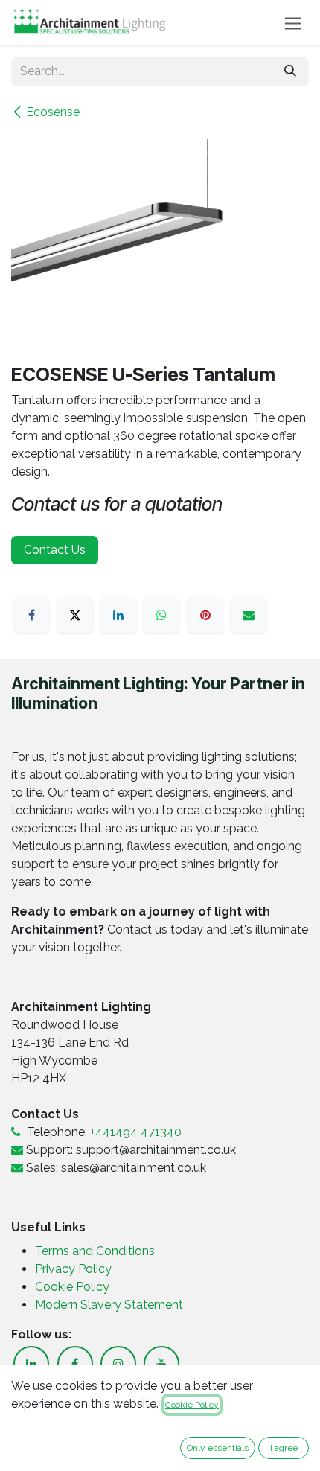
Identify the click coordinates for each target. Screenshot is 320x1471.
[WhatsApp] (161, 615)
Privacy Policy (75, 1269)
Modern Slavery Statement (109, 1305)
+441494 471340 (136, 1132)
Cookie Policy (72, 1287)
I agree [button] (284, 1448)
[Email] (248, 615)
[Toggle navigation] (293, 22)
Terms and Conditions (95, 1251)
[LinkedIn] (118, 615)
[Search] (290, 71)
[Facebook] (31, 615)
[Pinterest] (205, 615)
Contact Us (55, 550)
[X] (75, 615)
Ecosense (53, 112)
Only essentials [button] (218, 1448)
